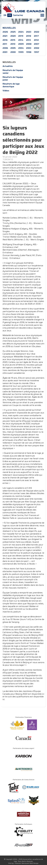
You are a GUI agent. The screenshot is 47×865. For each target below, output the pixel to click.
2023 (28, 31)
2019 (20, 36)
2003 (28, 48)
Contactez (18, 15)
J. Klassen (17, 863)
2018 (28, 36)
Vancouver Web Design (30, 863)
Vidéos (6, 90)
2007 (36, 44)
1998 (28, 52)
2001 (5, 52)
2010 (12, 44)
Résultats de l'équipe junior (13, 78)
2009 (21, 44)
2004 (21, 48)
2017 (36, 36)
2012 (36, 40)
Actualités (8, 66)
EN (5, 15)
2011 (5, 44)
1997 (36, 52)
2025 (13, 31)
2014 (20, 40)
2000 (13, 52)
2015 (12, 40)
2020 (13, 36)
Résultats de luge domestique (11, 85)
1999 (21, 52)
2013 (28, 40)
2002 (36, 48)
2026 (5, 31)
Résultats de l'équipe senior (13, 72)
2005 (13, 48)
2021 (5, 36)
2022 (36, 31)
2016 (5, 40)
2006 (5, 48)
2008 (28, 44)
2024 (21, 31)
